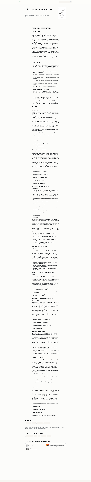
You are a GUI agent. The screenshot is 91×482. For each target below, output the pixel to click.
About (50, 1)
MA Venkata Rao (28, 14)
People (41, 1)
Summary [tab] (27, 24)
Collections (36, 1)
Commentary (45, 1)
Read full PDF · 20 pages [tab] (33, 24)
